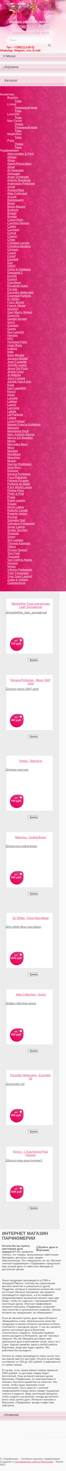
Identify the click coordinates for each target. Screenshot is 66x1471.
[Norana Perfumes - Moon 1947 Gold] (29, 699)
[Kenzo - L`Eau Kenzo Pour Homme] (29, 1171)
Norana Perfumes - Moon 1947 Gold (31, 681)
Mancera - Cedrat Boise (30, 837)
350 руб (16, 877)
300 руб (16, 720)
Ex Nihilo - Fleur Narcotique (31, 918)
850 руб (16, 1115)
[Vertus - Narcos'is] (29, 780)
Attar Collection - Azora (31, 994)
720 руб (16, 643)
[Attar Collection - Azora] (29, 1014)
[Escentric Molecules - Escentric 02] (29, 1094)
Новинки (12, 1415)
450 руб (16, 1034)
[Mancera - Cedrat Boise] (29, 856)
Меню (10, 56)
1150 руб (16, 958)
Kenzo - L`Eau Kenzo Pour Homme (30, 1153)
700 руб (16, 800)
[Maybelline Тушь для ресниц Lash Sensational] (29, 623)
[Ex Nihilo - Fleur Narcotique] (29, 937)
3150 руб (16, 1191)
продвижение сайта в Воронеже (34, 1461)
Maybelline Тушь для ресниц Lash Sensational (31, 605)
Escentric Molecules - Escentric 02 (30, 1076)
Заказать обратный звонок (29, 21)
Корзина (12, 67)
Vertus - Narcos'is (30, 760)
